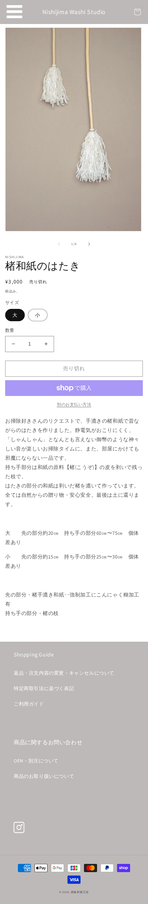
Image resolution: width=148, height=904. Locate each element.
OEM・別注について (36, 761)
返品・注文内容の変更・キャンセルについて (64, 673)
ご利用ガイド (29, 704)
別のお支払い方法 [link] (74, 404)
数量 (9, 330)
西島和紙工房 (80, 892)
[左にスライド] (58, 244)
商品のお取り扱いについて (44, 776)
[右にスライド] (89, 244)
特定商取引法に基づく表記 (44, 688)
